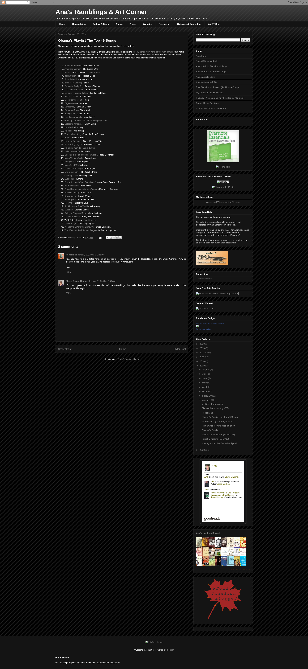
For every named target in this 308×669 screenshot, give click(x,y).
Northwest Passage (73, 168)
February (207, 395)
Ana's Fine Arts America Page (211, 71)
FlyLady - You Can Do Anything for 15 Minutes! (220, 98)
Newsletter (164, 24)
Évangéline (69, 113)
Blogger (170, 650)
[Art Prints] (223, 181)
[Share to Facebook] (117, 237)
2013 (202, 348)
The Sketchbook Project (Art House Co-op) (218, 87)
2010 (202, 361)
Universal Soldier (72, 216)
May (204, 382)
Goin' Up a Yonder (72, 120)
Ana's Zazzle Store (205, 77)
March (205, 391)
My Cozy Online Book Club (209, 92)
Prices (132, 24)
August (206, 369)
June (205, 378)
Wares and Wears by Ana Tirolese (223, 202)
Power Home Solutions (207, 103)
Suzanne (68, 210)
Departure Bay (71, 110)
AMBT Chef (214, 24)
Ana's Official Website (207, 61)
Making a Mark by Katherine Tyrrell (219, 443)
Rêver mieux (70, 196)
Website (147, 24)
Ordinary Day (70, 175)
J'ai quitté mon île (72, 148)
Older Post (180, 349)
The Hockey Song (72, 134)
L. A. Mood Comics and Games (212, 108)
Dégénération (70, 103)
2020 (202, 344)
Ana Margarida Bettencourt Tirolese (210, 323)
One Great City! (71, 172)
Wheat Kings (70, 223)
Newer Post (64, 349)
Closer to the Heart (73, 100)
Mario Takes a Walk (73, 158)
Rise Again (69, 199)
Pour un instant (71, 186)
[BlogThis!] (110, 237)
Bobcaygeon (70, 76)
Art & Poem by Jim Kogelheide (217, 421)
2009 (202, 365)
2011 (202, 357)
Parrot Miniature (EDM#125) (216, 439)
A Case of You (71, 96)
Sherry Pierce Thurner (77, 281)
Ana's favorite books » (239, 570)
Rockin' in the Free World (76, 206)
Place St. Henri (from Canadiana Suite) (82, 182)
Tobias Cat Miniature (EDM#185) (218, 434)
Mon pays (69, 161)
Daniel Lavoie (89, 148)
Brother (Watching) (73, 83)
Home (62, 24)
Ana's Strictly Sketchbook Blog (211, 66)
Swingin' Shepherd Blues (75, 213)
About (119, 24)
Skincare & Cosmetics (189, 24)
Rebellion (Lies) (71, 192)
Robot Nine (71, 255)
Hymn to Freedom (72, 141)
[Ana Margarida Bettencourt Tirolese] (197, 326)
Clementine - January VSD (215, 408)
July (204, 374)
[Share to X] (114, 237)
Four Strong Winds (73, 117)
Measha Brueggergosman (95, 120)
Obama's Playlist (210, 430)
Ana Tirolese (201, 278)
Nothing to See (75, 237)
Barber (67, 72)
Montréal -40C (70, 165)
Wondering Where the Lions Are (79, 227)
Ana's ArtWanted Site (206, 82)
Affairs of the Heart (73, 65)
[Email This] (107, 237)
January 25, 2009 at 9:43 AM (102, 281)
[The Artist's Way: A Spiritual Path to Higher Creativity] (206, 546)
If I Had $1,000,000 (73, 144)
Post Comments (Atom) (128, 359)
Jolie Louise (70, 151)
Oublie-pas (69, 179)
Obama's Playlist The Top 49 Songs (220, 417)
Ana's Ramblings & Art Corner (101, 11)
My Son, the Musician (212, 404)
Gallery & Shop (101, 24)
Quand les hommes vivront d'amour (80, 189)
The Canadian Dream (74, 89)
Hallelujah (68, 127)
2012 (202, 352)
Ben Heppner (90, 220)
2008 (202, 450)
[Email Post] (100, 237)
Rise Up (68, 203)
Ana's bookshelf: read (208, 533)
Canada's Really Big (73, 86)
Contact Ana (79, 24)
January (206, 400)
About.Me (201, 56)
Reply (68, 272)
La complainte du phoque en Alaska (81, 155)
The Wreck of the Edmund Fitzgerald (81, 230)
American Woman (72, 69)
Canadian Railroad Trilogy (76, 93)
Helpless (68, 131)
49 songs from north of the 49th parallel (155, 52)
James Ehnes (93, 72)
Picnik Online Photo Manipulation (218, 425)
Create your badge (203, 329)
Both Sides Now (71, 79)
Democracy (69, 107)
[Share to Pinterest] (120, 237)
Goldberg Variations (73, 124)
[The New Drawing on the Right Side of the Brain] (200, 546)
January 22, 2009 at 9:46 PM (91, 255)
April (204, 387)
